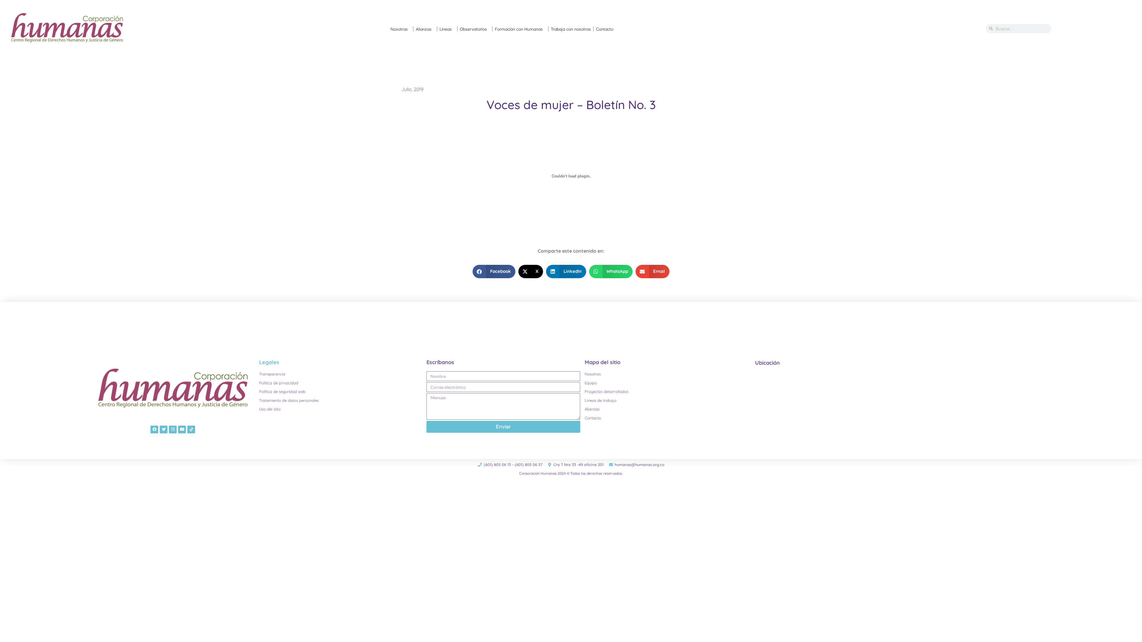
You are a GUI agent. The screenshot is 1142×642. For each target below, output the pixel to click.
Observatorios (473, 29)
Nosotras (399, 29)
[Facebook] (154, 429)
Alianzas (424, 29)
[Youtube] (182, 429)
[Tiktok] (191, 429)
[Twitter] (163, 429)
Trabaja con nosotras (571, 29)
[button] (494, 271)
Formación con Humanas (519, 29)
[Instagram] (173, 429)
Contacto (604, 29)
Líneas (446, 29)
